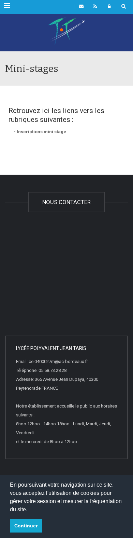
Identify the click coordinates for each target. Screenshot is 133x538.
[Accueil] (66, 34)
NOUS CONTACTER (66, 202)
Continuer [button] (26, 525)
